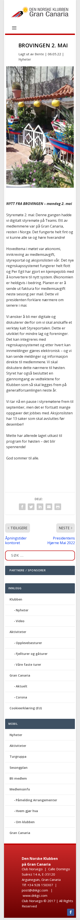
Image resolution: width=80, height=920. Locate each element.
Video (20, 621)
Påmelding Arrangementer (36, 800)
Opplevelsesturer (29, 643)
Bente (39, 54)
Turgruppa (18, 756)
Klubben (16, 599)
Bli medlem (18, 778)
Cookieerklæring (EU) (26, 708)
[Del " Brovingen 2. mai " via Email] (48, 506)
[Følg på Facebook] (70, 912)
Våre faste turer (28, 664)
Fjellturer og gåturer (32, 654)
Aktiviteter (18, 632)
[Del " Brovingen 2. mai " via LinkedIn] (40, 506)
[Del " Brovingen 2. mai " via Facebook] (22, 506)
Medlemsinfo (20, 789)
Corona (21, 697)
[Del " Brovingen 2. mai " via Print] (57, 506)
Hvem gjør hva (27, 811)
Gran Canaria (20, 675)
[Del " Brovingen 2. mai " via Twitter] (31, 506)
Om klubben (25, 822)
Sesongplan (19, 767)
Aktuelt (21, 686)
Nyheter (24, 59)
